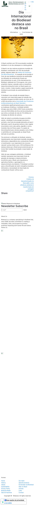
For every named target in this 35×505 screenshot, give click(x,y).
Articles (21, 488)
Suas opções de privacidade (15, 500)
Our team (21, 481)
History (3, 482)
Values (3, 484)
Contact (21, 492)
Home (10, 2)
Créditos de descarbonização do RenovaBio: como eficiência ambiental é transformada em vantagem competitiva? (27, 184)
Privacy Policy (5, 488)
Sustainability (5, 486)
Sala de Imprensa (6, 492)
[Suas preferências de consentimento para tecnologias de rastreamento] (2, 502)
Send (25, 210)
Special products (24, 482)
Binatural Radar (6, 490)
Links (20, 490)
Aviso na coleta (7, 503)
